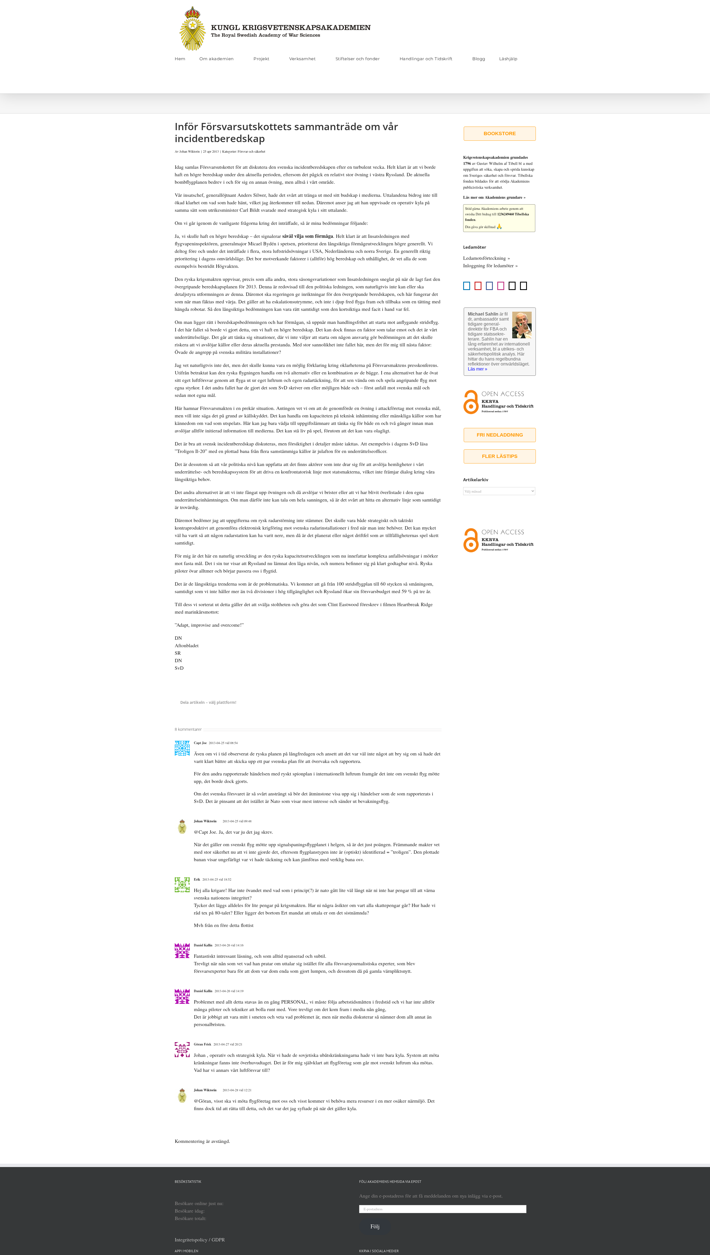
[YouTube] (478, 286)
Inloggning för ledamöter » (490, 265)
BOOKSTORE (500, 133)
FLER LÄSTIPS (500, 456)
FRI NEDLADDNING (500, 435)
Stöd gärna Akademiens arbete (486, 208)
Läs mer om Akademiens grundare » (494, 197)
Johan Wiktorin (189, 151)
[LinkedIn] (466, 286)
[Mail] (523, 286)
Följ (375, 1226)
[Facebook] (489, 286)
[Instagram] (500, 286)
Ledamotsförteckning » (486, 257)
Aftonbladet (187, 645)
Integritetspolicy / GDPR (200, 1239)
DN (178, 637)
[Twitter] (512, 286)
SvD (179, 667)
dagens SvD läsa (411, 443)
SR (178, 652)
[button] (176, 82)
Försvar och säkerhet (251, 151)
